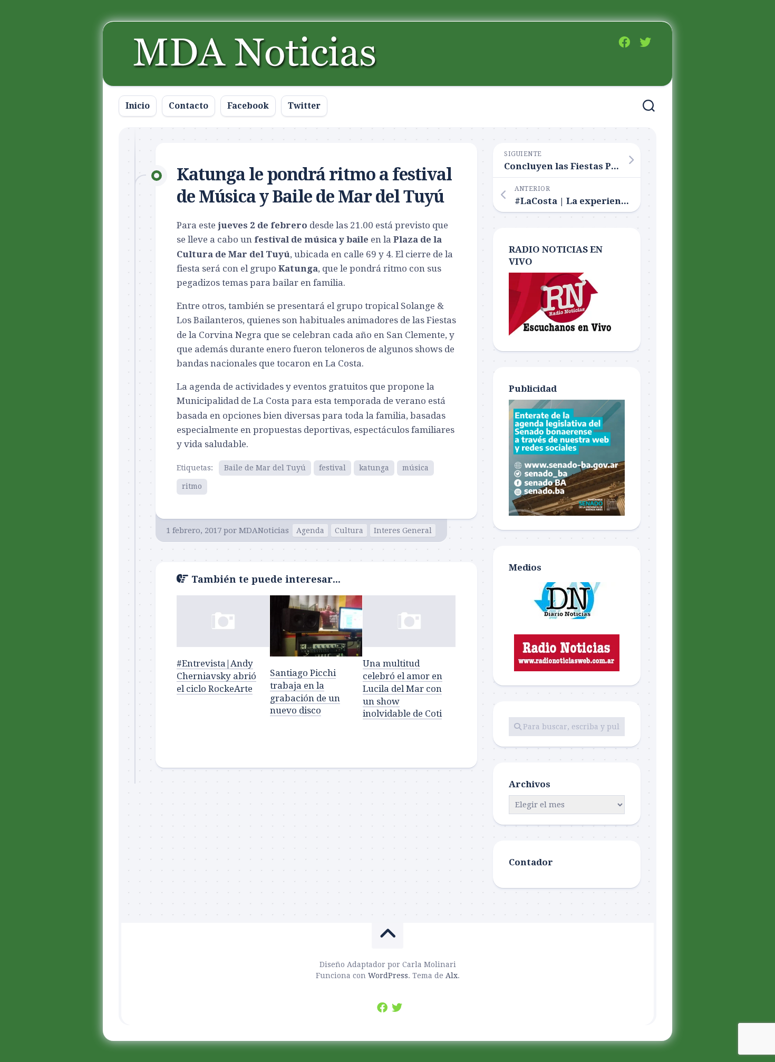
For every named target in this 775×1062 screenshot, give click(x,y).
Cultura (349, 530)
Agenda (310, 530)
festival (332, 468)
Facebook (248, 106)
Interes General (403, 530)
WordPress (388, 975)
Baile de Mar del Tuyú (265, 468)
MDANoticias (264, 530)
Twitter (304, 106)
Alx (451, 975)
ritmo (192, 486)
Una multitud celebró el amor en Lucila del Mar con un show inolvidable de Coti (402, 688)
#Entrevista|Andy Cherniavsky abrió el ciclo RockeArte (216, 676)
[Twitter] (645, 42)
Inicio (137, 106)
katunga (374, 468)
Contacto (188, 106)
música (415, 468)
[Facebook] (624, 42)
